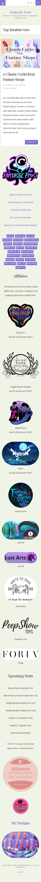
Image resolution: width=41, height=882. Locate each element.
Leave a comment (11, 88)
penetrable (27, 256)
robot (19, 260)
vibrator (31, 263)
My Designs (20, 823)
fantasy (18, 240)
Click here (11, 743)
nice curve (27, 252)
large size (31, 248)
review (10, 260)
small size (10, 263)
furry (7, 244)
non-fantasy (14, 256)
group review (30, 244)
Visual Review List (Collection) (20, 202)
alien (10, 236)
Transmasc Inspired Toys (20, 209)
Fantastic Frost (20, 12)
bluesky (20, 872)
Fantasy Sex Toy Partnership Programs (20, 225)
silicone (30, 260)
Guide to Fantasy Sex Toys (20, 194)
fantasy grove (31, 240)
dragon (7, 240)
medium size (14, 252)
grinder (18, 244)
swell (21, 263)
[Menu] (2, 3)
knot (20, 248)
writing (20, 267)
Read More (31, 142)
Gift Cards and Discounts (20, 217)
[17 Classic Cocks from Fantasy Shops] (20, 53)
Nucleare (34, 865)
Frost (23, 85)
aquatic (20, 236)
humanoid (9, 248)
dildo (30, 236)
